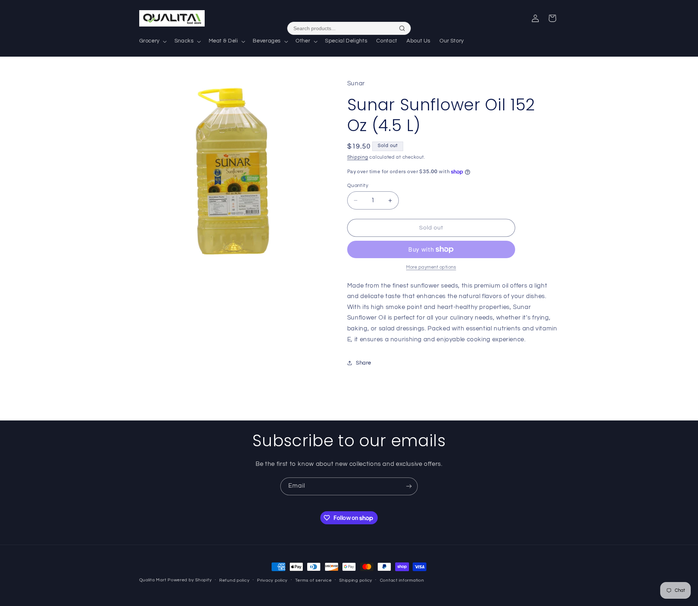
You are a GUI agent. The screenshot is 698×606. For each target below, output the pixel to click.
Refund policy (234, 580)
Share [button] (363, 363)
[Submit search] (402, 28)
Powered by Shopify (190, 580)
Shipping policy (355, 580)
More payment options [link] (431, 267)
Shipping (357, 157)
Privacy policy (272, 580)
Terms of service (313, 580)
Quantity (357, 185)
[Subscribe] (409, 486)
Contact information (402, 580)
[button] (152, 41)
